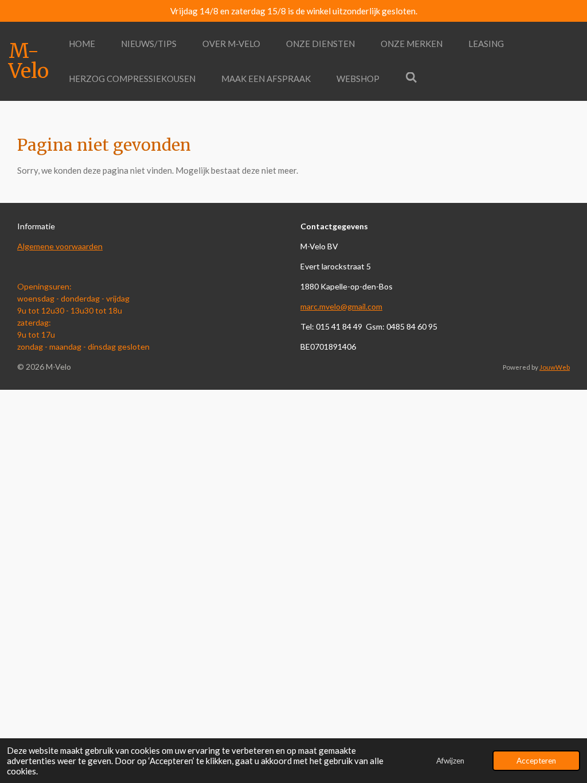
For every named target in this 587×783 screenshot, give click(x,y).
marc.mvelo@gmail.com (341, 306)
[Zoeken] (411, 77)
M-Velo (29, 61)
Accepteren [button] (536, 760)
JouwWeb (554, 367)
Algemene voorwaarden (60, 246)
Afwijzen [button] (450, 760)
